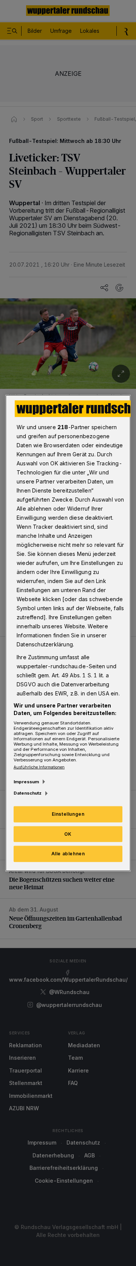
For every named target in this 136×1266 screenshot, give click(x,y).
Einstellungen (68, 813)
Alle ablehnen (68, 853)
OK (68, 833)
